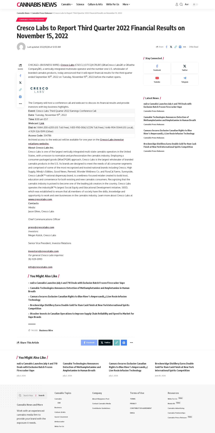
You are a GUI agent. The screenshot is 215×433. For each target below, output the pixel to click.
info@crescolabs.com (40, 267)
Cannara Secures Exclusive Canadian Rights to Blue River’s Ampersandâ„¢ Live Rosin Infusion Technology (128, 367)
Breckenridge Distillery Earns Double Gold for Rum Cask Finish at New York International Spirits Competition (174, 367)
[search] (181, 4)
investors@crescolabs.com (43, 251)
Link (41, 123)
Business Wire (46, 330)
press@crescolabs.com (41, 227)
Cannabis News (37, 4)
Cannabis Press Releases (31, 19)
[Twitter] (184, 68)
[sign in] (176, 4)
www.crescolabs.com (40, 199)
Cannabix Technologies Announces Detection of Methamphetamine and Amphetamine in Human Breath (82, 367)
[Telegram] (184, 79)
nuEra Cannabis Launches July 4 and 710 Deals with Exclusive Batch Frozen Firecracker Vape (77, 282)
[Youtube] (157, 79)
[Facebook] (157, 68)
